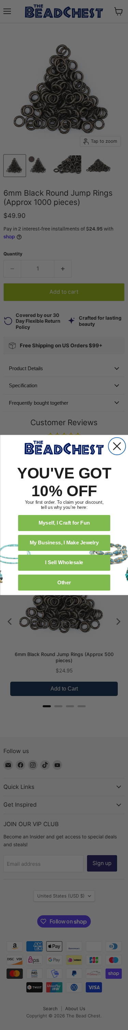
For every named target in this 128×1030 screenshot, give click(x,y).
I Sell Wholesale (64, 562)
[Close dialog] (117, 446)
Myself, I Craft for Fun (64, 523)
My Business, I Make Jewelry (64, 542)
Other (64, 582)
